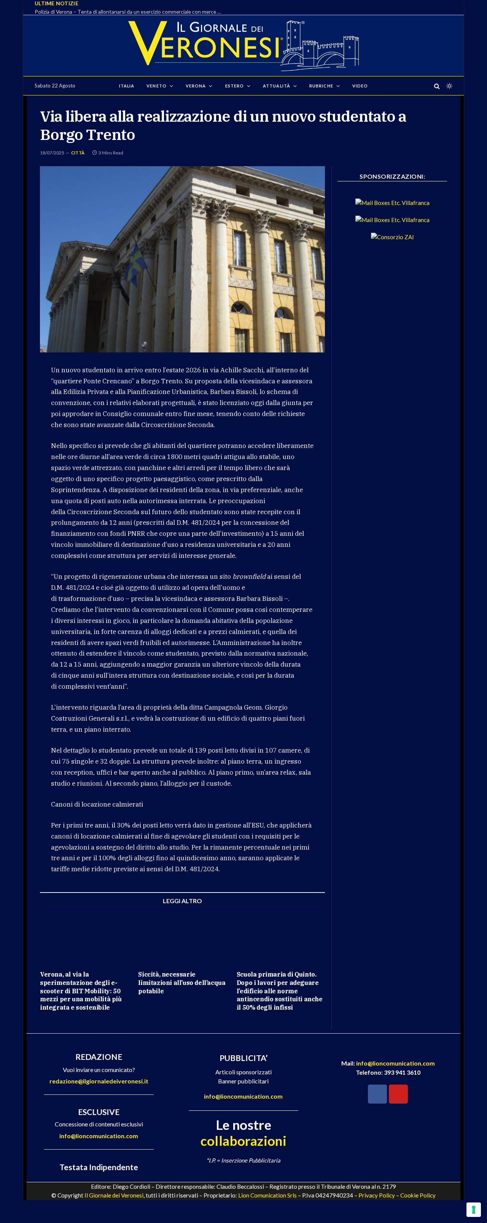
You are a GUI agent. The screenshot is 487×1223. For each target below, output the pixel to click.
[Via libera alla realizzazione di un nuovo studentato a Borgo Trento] (182, 259)
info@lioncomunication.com (98, 1135)
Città (77, 152)
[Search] (437, 85)
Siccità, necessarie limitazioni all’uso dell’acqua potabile (181, 982)
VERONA (196, 85)
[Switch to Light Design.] (448, 86)
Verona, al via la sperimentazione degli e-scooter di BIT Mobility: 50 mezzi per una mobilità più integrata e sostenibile (81, 990)
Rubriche (321, 85)
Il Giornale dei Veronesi (113, 1195)
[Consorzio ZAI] (392, 236)
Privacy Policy (376, 1195)
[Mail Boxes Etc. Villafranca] (392, 202)
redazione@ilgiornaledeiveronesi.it (98, 1081)
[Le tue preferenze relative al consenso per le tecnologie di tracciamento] (473, 1209)
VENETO (156, 85)
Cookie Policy (418, 1195)
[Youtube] (398, 1094)
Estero (234, 85)
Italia (127, 85)
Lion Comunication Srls (267, 1195)
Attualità (276, 85)
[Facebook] (377, 1094)
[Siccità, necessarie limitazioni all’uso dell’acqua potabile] (182, 939)
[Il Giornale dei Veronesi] (243, 45)
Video (360, 85)
